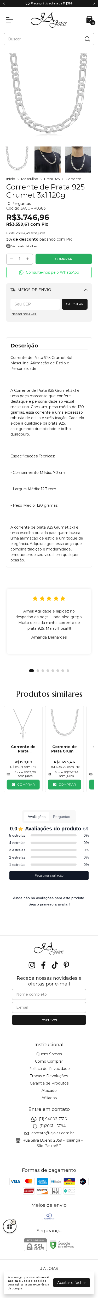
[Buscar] (87, 39)
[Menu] (10, 19)
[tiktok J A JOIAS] (55, 965)
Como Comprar (49, 1061)
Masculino (29, 179)
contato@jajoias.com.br (52, 1133)
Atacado (49, 1090)
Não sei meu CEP (24, 314)
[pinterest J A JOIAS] (66, 965)
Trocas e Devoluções (49, 1076)
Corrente (73, 179)
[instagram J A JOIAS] (32, 965)
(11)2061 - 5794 (52, 1126)
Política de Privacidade (49, 1068)
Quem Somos (49, 1054)
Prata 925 (52, 179)
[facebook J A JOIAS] (43, 965)
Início (10, 179)
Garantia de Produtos (49, 1083)
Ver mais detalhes (23, 246)
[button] (49, 272)
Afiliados (49, 1097)
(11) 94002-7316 (53, 1119)
